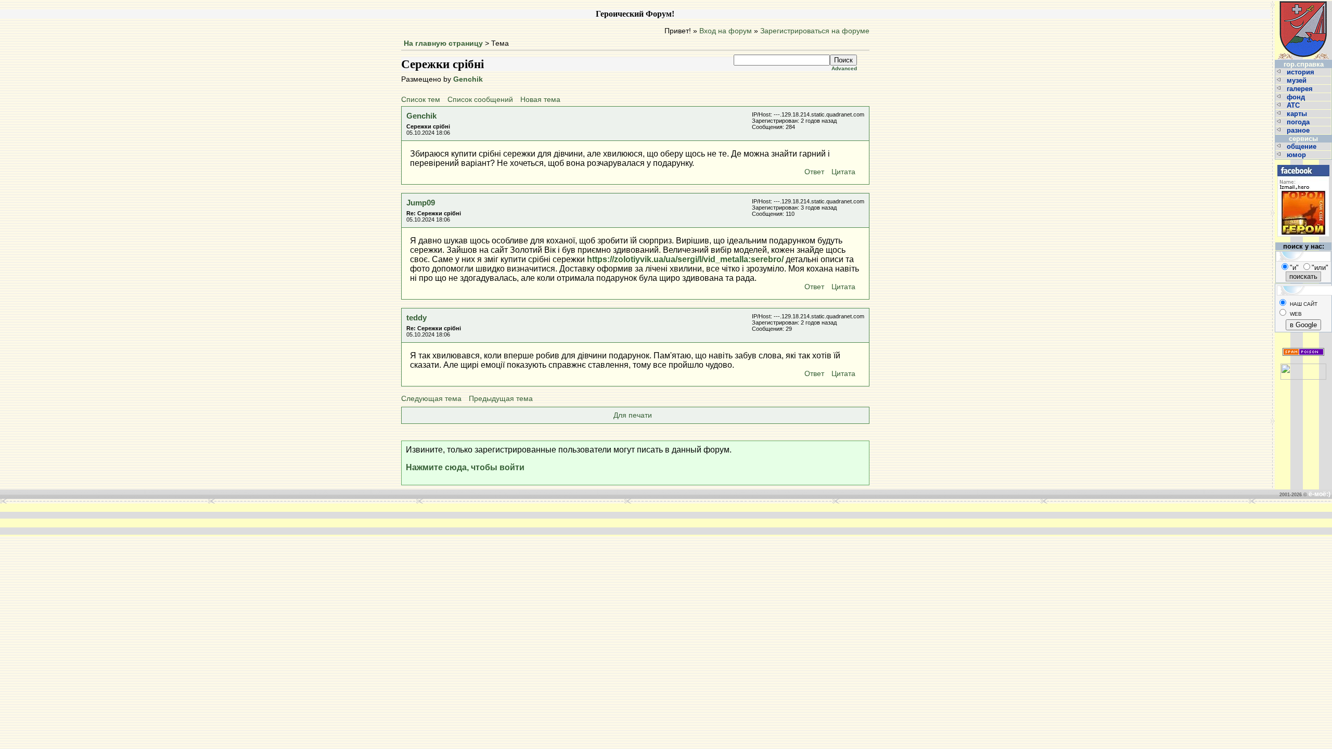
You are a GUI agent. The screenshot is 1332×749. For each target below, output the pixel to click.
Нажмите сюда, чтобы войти (465, 467)
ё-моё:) (1319, 494)
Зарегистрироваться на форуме (814, 31)
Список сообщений (480, 100)
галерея (1301, 89)
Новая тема (540, 100)
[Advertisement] (509, 519)
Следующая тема (431, 399)
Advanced (844, 68)
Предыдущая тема (501, 399)
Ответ (814, 172)
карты (1298, 114)
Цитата (843, 172)
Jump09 (420, 202)
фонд (1297, 97)
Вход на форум (725, 31)
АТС (1294, 105)
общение (1302, 146)
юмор (1297, 155)
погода (1299, 122)
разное (1299, 130)
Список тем (420, 100)
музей (1298, 80)
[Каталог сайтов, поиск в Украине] (1303, 367)
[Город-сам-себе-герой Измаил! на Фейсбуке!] (1303, 163)
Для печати (632, 415)
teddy (416, 317)
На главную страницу (443, 43)
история (1301, 72)
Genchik (468, 79)
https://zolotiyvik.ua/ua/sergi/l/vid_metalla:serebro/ (685, 259)
